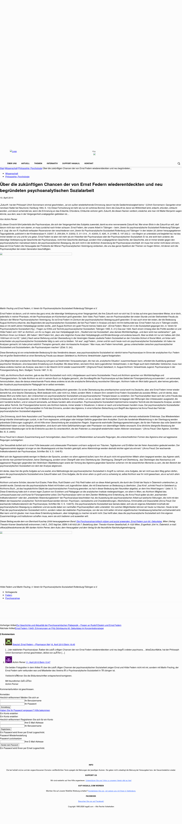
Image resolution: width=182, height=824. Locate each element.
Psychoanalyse (12, 598)
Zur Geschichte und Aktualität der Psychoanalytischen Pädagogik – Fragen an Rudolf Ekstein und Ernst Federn (68, 625)
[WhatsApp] (23, 612)
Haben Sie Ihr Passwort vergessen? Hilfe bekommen (25, 710)
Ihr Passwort (30, 703)
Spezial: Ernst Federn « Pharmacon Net (31, 644)
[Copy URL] (52, 612)
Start (2, 168)
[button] (179, 163)
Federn (8, 595)
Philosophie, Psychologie (30, 168)
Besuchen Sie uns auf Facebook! (91, 801)
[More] (62, 612)
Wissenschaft (11, 168)
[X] (14, 612)
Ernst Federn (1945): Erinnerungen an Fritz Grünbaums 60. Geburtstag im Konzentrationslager (59, 628)
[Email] (33, 612)
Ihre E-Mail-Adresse (34, 722)
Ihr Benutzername (33, 700)
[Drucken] (42, 612)
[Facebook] (4, 612)
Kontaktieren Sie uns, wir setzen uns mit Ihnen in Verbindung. (112, 791)
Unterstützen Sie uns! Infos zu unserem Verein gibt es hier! (109, 780)
